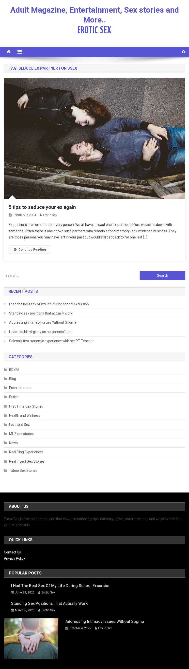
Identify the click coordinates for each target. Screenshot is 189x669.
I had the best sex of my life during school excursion (49, 304)
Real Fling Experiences (26, 452)
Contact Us (12, 552)
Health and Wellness (24, 415)
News (13, 443)
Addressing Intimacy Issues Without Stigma (42, 322)
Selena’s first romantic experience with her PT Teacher (51, 341)
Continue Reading (32, 249)
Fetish (13, 397)
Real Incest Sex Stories (27, 461)
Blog (12, 379)
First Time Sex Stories (26, 406)
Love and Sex (19, 425)
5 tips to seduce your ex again (42, 207)
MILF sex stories (21, 434)
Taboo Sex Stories (23, 470)
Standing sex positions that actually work (40, 313)
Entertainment (20, 388)
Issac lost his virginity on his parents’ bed (40, 332)
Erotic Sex (50, 215)
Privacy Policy (14, 558)
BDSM (14, 370)
